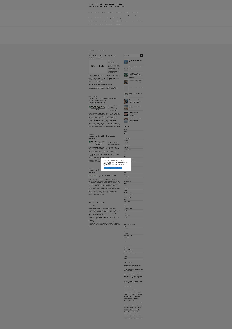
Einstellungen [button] (119, 167)
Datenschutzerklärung (110, 162)
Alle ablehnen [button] (113, 167)
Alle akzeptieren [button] (107, 167)
